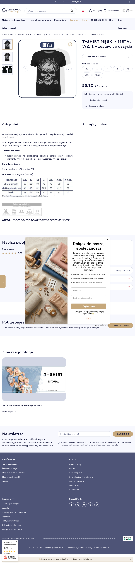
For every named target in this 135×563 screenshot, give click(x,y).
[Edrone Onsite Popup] (67, 281)
